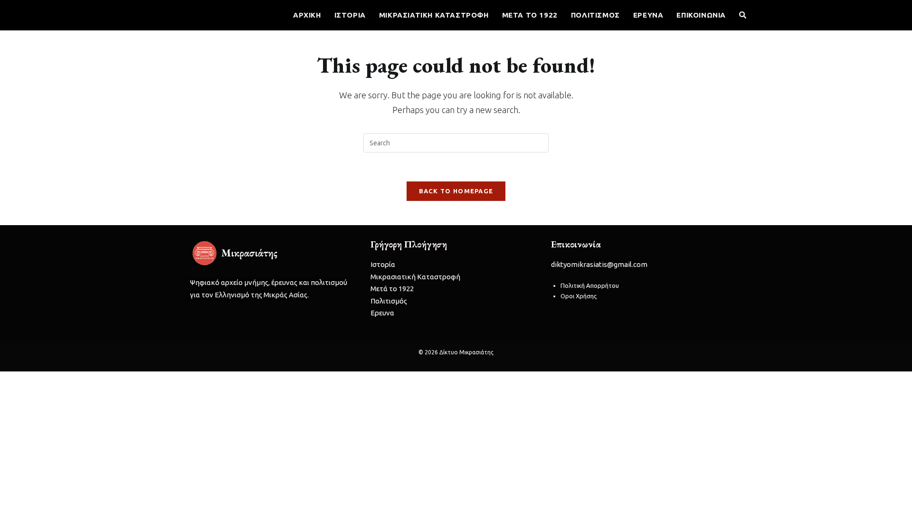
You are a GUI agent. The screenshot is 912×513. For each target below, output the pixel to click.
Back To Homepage (456, 191)
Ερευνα (382, 313)
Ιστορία (382, 264)
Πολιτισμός (388, 301)
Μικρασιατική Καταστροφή (415, 277)
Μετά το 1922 (392, 289)
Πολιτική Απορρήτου (589, 285)
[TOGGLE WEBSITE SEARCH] (742, 15)
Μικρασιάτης (194, 14)
